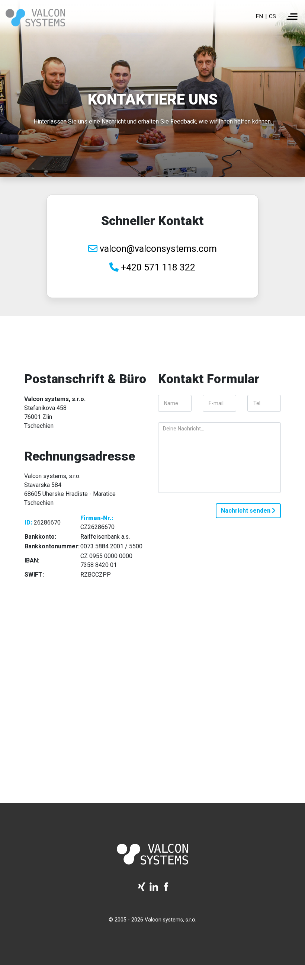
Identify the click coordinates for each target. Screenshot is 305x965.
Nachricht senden (246, 510)
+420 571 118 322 (157, 267)
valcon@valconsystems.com (157, 248)
